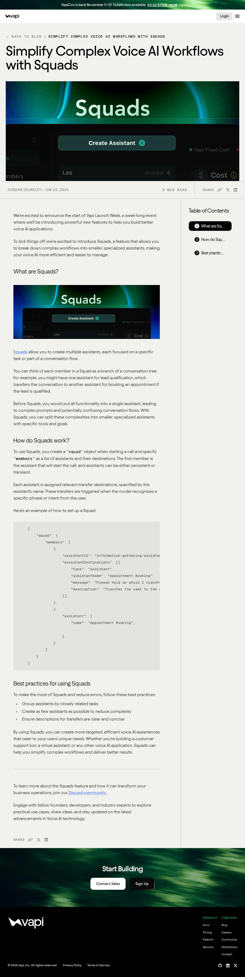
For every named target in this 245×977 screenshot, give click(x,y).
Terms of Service (98, 965)
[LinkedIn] (228, 965)
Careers (227, 932)
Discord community (87, 792)
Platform (208, 939)
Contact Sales (108, 884)
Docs (206, 924)
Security (208, 946)
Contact (227, 954)
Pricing (207, 932)
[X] (235, 965)
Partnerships (229, 946)
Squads (20, 351)
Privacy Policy (72, 965)
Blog (224, 924)
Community (229, 939)
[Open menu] (237, 16)
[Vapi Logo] (12, 16)
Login (224, 16)
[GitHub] (220, 965)
